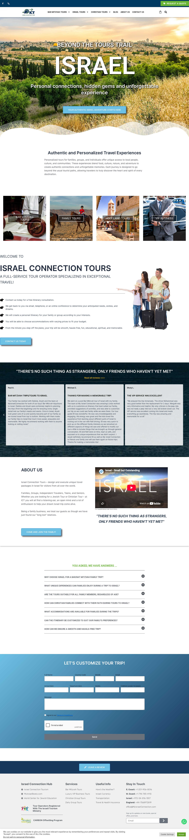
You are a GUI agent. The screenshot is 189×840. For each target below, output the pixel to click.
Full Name (48, 675)
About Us (125, 12)
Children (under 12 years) (131, 686)
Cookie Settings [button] (167, 834)
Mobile (97, 675)
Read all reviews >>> (94, 377)
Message (48, 697)
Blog (115, 12)
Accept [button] (181, 834)
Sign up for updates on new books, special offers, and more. (141, 814)
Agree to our (60, 715)
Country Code (80, 675)
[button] (166, 12)
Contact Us (138, 12)
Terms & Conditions (65, 715)
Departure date (76, 686)
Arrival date (48, 686)
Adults (97, 686)
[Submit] (164, 820)
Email (117, 675)
